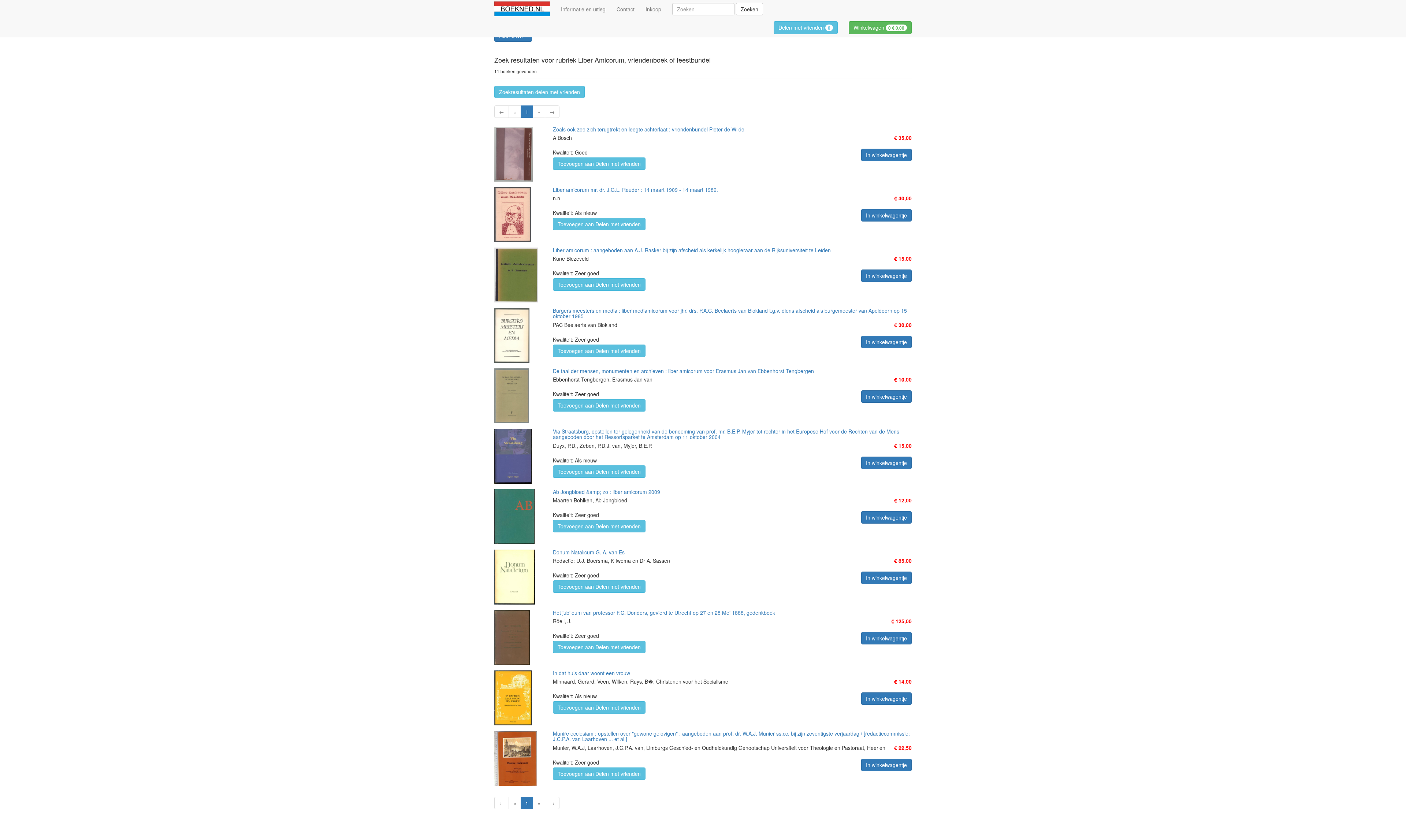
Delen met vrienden (804, 27)
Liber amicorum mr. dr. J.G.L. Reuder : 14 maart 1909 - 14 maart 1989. (635, 189)
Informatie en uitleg (583, 9)
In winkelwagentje (886, 155)
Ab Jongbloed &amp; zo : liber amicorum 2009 (606, 491)
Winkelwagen (878, 27)
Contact (626, 9)
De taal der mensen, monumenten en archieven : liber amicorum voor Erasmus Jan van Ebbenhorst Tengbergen (683, 371)
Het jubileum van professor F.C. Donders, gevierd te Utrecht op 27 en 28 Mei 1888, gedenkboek (664, 612)
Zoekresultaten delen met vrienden (539, 92)
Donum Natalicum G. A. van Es (589, 552)
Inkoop (653, 9)
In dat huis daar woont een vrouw (591, 673)
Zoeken (749, 9)
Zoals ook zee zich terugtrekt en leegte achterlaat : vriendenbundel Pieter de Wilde (648, 129)
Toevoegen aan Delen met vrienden (599, 163)
